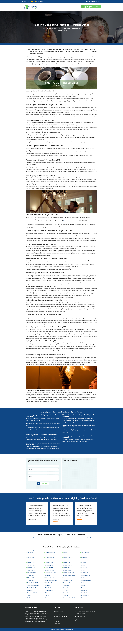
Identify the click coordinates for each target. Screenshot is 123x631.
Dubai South (48, 585)
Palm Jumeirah (84, 557)
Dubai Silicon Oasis (49, 582)
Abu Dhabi (35, 537)
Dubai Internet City (49, 570)
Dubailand (47, 593)
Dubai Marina (48, 575)
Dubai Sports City (49, 588)
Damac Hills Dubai (49, 560)
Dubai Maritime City (50, 577)
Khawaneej (65, 577)
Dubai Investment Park (50, 572)
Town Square (84, 588)
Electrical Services (50, 7)
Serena (83, 565)
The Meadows (84, 572)
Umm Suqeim (84, 593)
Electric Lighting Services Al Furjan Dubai (39, 44)
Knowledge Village (67, 580)
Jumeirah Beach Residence (69, 555)
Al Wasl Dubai (30, 580)
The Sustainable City (86, 580)
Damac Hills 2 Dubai (49, 557)
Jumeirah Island (66, 562)
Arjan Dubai (29, 590)
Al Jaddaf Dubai (31, 565)
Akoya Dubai (30, 552)
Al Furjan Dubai (30, 560)
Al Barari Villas (30, 555)
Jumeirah (65, 552)
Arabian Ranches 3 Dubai (33, 585)
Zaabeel (83, 598)
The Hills (83, 570)
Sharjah (89, 537)
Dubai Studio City (49, 590)
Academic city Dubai (32, 550)
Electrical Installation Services (60, 616)
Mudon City (66, 593)
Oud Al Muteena (85, 552)
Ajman (53, 537)
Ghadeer (47, 595)
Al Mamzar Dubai (31, 567)
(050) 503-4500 (92, 6)
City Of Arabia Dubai (50, 552)
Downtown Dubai (49, 562)
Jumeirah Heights (67, 560)
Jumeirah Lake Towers (68, 565)
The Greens (84, 567)
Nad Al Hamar (84, 550)
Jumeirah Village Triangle (69, 575)
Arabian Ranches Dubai (32, 588)
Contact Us (71, 7)
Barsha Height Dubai (32, 593)
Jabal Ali (65, 550)
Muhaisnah (65, 595)
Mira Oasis (65, 588)
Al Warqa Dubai (30, 575)
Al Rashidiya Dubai (31, 572)
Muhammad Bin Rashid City (69, 598)
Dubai (71, 537)
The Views (83, 582)
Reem (82, 560)
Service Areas (62, 7)
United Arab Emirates (94, 1)
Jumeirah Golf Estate (68, 557)
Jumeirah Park (66, 567)
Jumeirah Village (67, 570)
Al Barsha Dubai (30, 557)
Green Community (49, 598)
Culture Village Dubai (50, 555)
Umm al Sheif (84, 590)
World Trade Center (86, 595)
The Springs (84, 577)
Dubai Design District (50, 565)
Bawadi (28, 595)
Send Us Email (80, 620)
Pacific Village (84, 555)
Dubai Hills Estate (49, 567)
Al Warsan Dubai (31, 577)
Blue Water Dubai (31, 598)
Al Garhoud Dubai (31, 562)
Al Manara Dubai (31, 570)
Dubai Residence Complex (51, 580)
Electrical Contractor (58, 611)
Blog (55, 618)
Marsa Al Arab (66, 582)
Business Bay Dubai (49, 550)
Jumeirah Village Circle (68, 572)
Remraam (83, 562)
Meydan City (66, 585)
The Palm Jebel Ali (85, 575)
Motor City (65, 590)
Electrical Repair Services (59, 614)
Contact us (56, 621)
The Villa (83, 585)
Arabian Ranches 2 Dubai (33, 582)
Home (41, 7)
